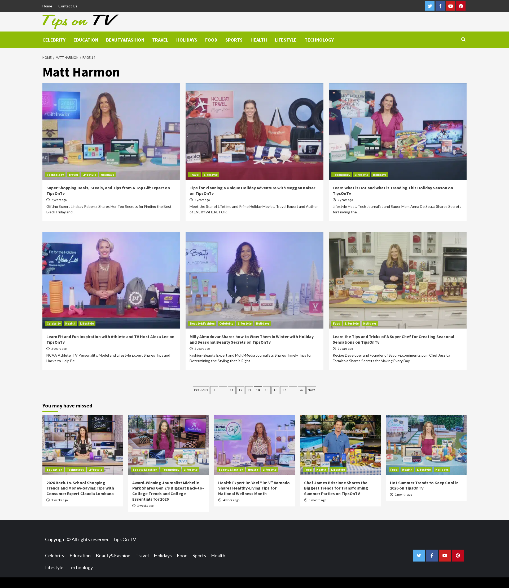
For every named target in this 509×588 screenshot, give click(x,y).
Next (311, 390)
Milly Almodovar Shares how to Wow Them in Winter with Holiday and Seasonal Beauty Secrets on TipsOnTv (252, 339)
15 (267, 390)
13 (249, 390)
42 (302, 390)
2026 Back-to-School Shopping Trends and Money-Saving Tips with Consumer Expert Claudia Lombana (80, 488)
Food (211, 40)
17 (284, 390)
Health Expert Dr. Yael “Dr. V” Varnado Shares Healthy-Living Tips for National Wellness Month (254, 488)
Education (85, 40)
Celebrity (53, 40)
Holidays (186, 40)
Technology (319, 40)
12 (240, 390)
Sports (234, 40)
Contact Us (67, 6)
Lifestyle (286, 40)
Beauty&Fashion (125, 40)
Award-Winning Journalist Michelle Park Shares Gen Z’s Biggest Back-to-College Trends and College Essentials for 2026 (168, 491)
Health (259, 40)
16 (275, 390)
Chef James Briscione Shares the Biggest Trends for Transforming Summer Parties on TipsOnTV (336, 488)
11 (232, 390)
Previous (201, 390)
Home (47, 6)
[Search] (463, 39)
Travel (160, 40)
